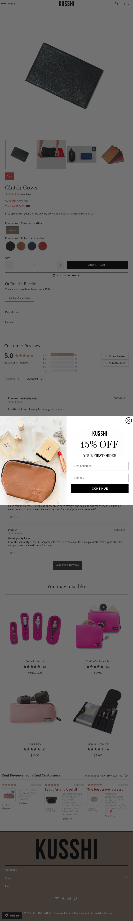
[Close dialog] (129, 420)
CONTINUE (100, 488)
